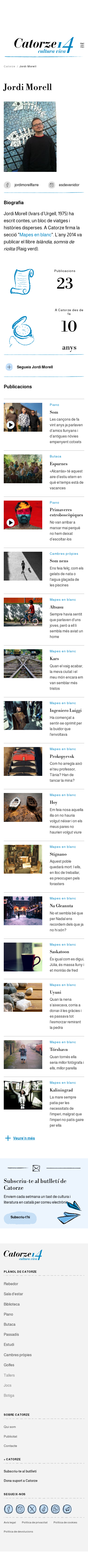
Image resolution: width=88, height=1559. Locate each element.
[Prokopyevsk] (23, 761)
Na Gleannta (61, 906)
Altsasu (56, 607)
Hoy (53, 802)
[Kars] (23, 663)
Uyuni (55, 992)
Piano (8, 1314)
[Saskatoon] (23, 957)
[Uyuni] (23, 997)
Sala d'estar (13, 1294)
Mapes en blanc (35, 234)
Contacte (10, 1446)
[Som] (23, 417)
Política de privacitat (35, 1522)
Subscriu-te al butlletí (20, 1471)
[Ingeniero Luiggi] (23, 715)
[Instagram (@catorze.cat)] (20, 1509)
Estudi (9, 1345)
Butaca (9, 1324)
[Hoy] (23, 807)
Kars (54, 658)
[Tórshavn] (23, 1054)
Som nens (59, 561)
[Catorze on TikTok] (43, 1509)
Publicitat (10, 1436)
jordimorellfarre (27, 185)
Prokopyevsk (62, 756)
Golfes (9, 1365)
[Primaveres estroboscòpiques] (23, 515)
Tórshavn (59, 1049)
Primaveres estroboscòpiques (66, 512)
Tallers (9, 1375)
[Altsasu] (23, 612)
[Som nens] (23, 566)
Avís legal (10, 1522)
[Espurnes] (23, 468)
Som (54, 412)
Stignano (58, 854)
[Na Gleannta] (23, 910)
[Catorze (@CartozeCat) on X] (32, 1509)
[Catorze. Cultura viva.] (8, 1509)
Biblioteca (12, 1304)
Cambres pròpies (18, 1355)
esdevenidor (69, 185)
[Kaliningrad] (23, 1095)
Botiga (9, 1395)
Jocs (7, 1385)
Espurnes (59, 464)
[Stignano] (23, 859)
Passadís (11, 1334)
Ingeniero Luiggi (66, 710)
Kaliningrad (61, 1090)
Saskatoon (59, 952)
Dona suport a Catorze (21, 1481)
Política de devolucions (18, 1531)
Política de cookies (65, 1522)
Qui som (10, 1427)
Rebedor (11, 1284)
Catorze (9, 66)
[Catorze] (23, 1259)
